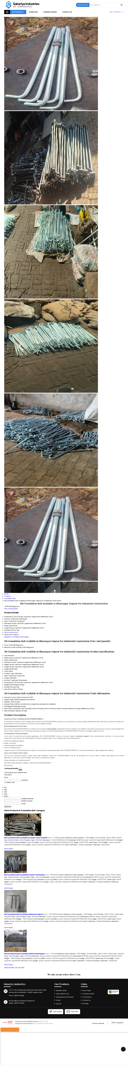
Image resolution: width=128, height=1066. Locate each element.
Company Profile (50, 12)
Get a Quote (115, 12)
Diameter (7, 662)
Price (6, 645)
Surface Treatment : (97, 845)
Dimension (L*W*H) (11, 682)
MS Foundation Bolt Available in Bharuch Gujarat (23, 914)
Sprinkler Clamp (61, 990)
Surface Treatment (11, 680)
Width (6, 658)
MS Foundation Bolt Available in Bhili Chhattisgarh (24, 954)
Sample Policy (9, 704)
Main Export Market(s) (12, 708)
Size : (112, 838)
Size (5, 689)
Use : (9, 840)
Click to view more (11, 632)
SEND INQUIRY (9, 968)
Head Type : (96, 842)
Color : (19, 840)
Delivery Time (9, 702)
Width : (54, 842)
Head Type (8, 660)
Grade (6, 678)
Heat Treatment (10, 676)
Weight (6, 685)
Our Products (17, 12)
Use (5, 655)
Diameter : (55, 840)
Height (6, 664)
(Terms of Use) (43, 1021)
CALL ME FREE (19, 968)
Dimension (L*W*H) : (93, 840)
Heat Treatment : (75, 845)
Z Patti (58, 1000)
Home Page (33, 12)
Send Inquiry (24, 637)
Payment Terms (10, 697)
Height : (23, 882)
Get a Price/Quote (11, 609)
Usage (6, 669)
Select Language (117, 1023)
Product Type (9, 673)
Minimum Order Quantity (13, 647)
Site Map (85, 1004)
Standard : (26, 842)
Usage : (81, 842)
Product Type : (33, 840)
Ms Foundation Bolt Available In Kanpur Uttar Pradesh (25, 838)
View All (58, 1004)
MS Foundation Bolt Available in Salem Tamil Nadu (24, 875)
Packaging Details (10, 706)
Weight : (26, 879)
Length (6, 667)
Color (6, 671)
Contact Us (67, 12)
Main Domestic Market (12, 711)
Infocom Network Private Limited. (43, 1023)
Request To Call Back (12, 637)
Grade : (95, 838)
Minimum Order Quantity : (77, 838)
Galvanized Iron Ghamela (64, 997)
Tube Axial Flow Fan (62, 994)
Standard (7, 687)
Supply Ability (9, 700)
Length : (45, 845)
